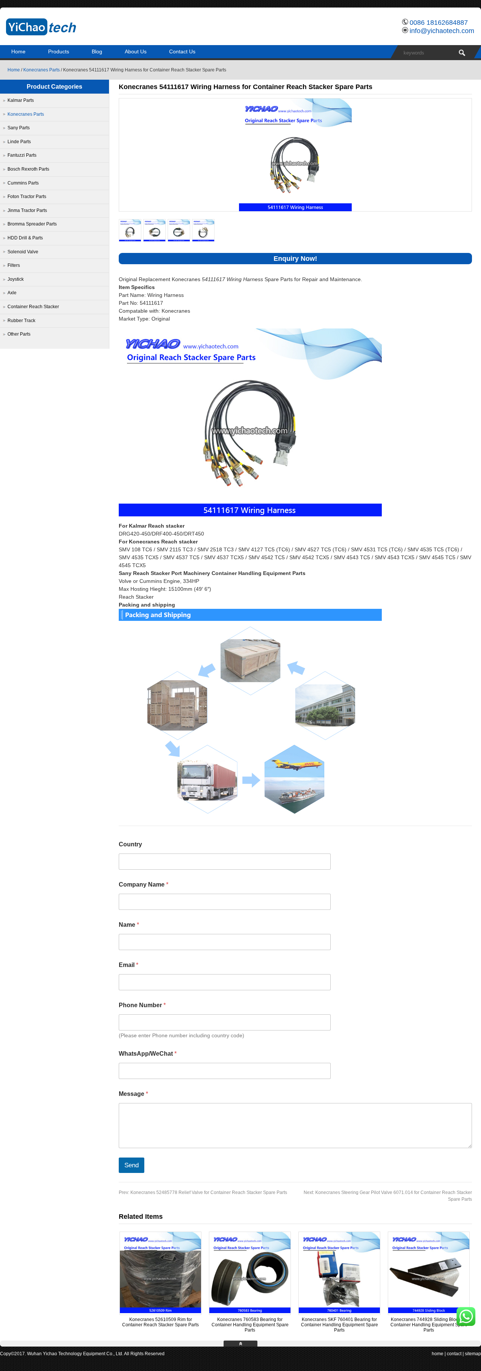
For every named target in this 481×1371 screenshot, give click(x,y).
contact (454, 1353)
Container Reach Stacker (33, 306)
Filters (14, 265)
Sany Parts (19, 127)
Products (58, 51)
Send (131, 1165)
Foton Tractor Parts (27, 196)
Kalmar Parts (21, 100)
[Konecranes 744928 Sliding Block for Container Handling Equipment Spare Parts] (428, 1311)
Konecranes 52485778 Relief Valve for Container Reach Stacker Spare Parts (203, 1192)
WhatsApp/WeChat (148, 1053)
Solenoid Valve (23, 251)
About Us (136, 51)
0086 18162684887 (439, 22)
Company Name (143, 884)
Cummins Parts (23, 183)
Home (18, 51)
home (437, 1353)
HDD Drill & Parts (25, 238)
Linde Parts (19, 141)
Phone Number (142, 1005)
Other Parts (19, 334)
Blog (97, 51)
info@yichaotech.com (442, 31)
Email (128, 965)
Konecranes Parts (41, 70)
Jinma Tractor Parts (27, 210)
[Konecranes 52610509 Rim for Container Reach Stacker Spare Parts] (160, 1311)
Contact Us (182, 51)
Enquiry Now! (295, 258)
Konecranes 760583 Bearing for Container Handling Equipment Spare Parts (250, 1325)
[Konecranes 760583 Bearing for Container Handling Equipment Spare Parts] (249, 1311)
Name (129, 925)
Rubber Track (21, 320)
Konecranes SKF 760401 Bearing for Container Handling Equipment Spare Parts (339, 1325)
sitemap (473, 1353)
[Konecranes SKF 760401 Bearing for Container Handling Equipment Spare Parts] (339, 1311)
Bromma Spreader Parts (32, 224)
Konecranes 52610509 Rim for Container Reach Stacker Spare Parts (160, 1322)
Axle (12, 292)
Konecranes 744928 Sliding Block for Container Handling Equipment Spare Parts (428, 1325)
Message (133, 1094)
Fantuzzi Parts (22, 155)
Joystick (16, 279)
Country (130, 844)
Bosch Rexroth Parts (28, 169)
